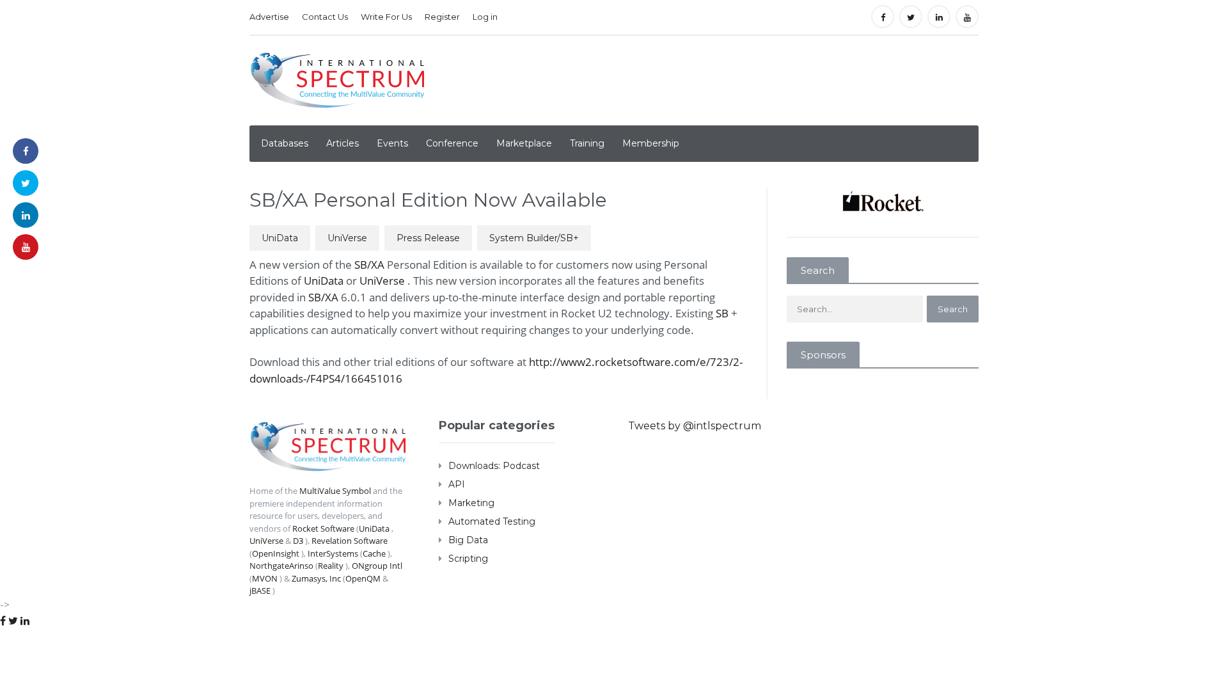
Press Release (428, 238)
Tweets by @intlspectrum (694, 426)
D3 (298, 540)
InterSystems (333, 553)
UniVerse (347, 238)
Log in (485, 17)
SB (723, 313)
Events (392, 143)
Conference (452, 143)
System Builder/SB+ (534, 238)
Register (442, 17)
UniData (280, 238)
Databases (284, 143)
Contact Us (325, 17)
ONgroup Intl (377, 565)
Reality (330, 565)
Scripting (468, 558)
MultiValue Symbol (335, 490)
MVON (265, 578)
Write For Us (386, 17)
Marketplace (524, 143)
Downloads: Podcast (494, 466)
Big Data (468, 540)
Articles (342, 143)
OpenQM (363, 578)
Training (587, 143)
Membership (650, 143)
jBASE (260, 590)
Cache (374, 553)
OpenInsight (275, 553)
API (456, 484)
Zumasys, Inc (316, 578)
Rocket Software (323, 528)
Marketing (471, 503)
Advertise (269, 17)
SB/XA (370, 264)
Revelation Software (349, 540)
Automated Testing (491, 521)
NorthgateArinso (281, 565)
